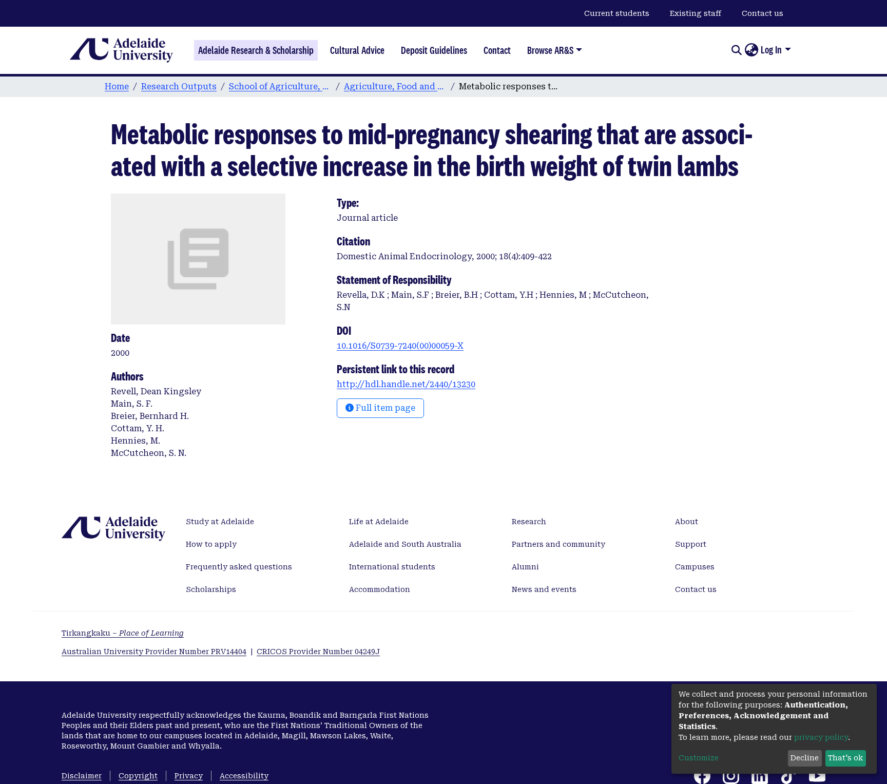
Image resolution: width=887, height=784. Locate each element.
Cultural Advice (357, 50)
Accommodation (379, 589)
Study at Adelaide (220, 522)
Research (529, 522)
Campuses (695, 567)
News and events (544, 589)
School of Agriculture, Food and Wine (280, 86)
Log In (771, 50)
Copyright (138, 776)
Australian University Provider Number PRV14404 (154, 651)
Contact (497, 50)
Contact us (762, 13)
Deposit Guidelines (434, 50)
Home (117, 86)
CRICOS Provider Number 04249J (318, 651)
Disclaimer (82, 776)
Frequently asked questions (239, 567)
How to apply (211, 544)
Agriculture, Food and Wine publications (395, 86)
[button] (751, 50)
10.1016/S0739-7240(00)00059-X (400, 346)
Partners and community (558, 544)
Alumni (525, 567)
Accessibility (244, 776)
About (686, 522)
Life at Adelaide (379, 522)
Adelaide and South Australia (405, 544)
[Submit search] (736, 50)
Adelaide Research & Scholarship (256, 50)
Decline (804, 758)
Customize (699, 758)
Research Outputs (179, 86)
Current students (616, 13)
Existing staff (695, 13)
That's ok (845, 758)
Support (690, 544)
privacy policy (821, 737)
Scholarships (211, 589)
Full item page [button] (384, 408)
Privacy (189, 776)
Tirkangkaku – (123, 633)
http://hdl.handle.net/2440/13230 (406, 384)
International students (392, 567)
